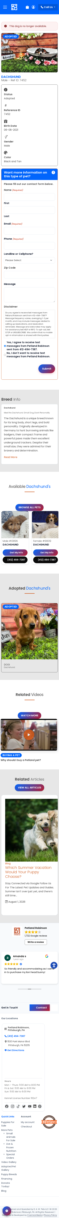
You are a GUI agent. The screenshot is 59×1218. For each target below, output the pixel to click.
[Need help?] (7, 1210)
